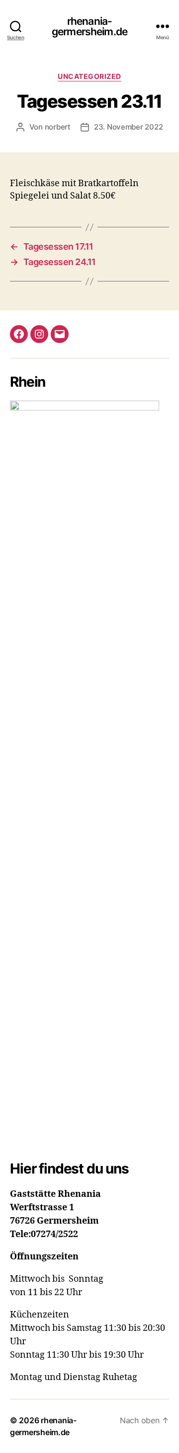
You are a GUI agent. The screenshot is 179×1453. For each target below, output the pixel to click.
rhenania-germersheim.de (89, 26)
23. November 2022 (128, 127)
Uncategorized (89, 76)
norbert (58, 127)
